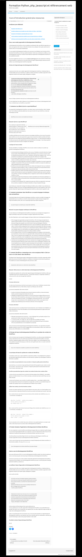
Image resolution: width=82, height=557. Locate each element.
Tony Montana (13, 21)
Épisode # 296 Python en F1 (17, 28)
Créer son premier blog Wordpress (62, 38)
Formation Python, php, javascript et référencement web (40, 5)
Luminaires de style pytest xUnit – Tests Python (62, 65)
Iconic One (60, 554)
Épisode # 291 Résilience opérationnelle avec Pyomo (21, 33)
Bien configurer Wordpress (61, 31)
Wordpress (15, 533)
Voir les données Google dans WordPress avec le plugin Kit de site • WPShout (26, 36)
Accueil (10, 11)
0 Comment (49, 21)
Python (16, 11)
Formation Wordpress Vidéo (61, 25)
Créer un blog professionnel (61, 33)
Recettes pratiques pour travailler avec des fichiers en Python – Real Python (26, 31)
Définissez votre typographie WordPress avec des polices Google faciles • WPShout (28, 38)
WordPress (22, 11)
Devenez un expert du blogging (62, 29)
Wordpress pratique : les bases (62, 27)
